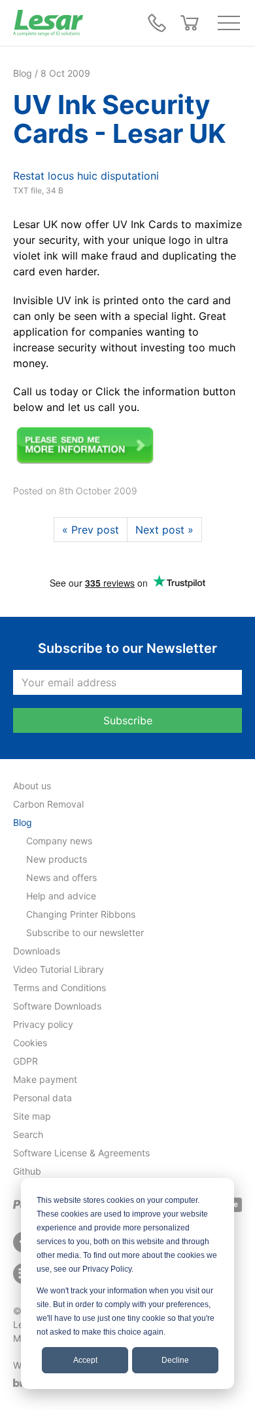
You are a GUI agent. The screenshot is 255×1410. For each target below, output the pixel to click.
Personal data (42, 1097)
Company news (59, 840)
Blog (22, 822)
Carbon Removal (48, 804)
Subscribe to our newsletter (85, 932)
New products (56, 859)
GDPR (25, 1061)
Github (27, 1171)
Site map (32, 1116)
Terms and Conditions (59, 987)
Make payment (45, 1079)
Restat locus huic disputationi (86, 175)
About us (32, 785)
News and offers (61, 877)
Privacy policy (43, 1024)
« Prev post (90, 529)
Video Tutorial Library (58, 969)
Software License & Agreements (81, 1152)
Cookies (30, 1042)
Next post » (164, 529)
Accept (85, 1360)
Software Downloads (57, 1005)
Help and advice (61, 895)
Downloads (36, 950)
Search (28, 1134)
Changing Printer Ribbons (80, 914)
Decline (175, 1360)
